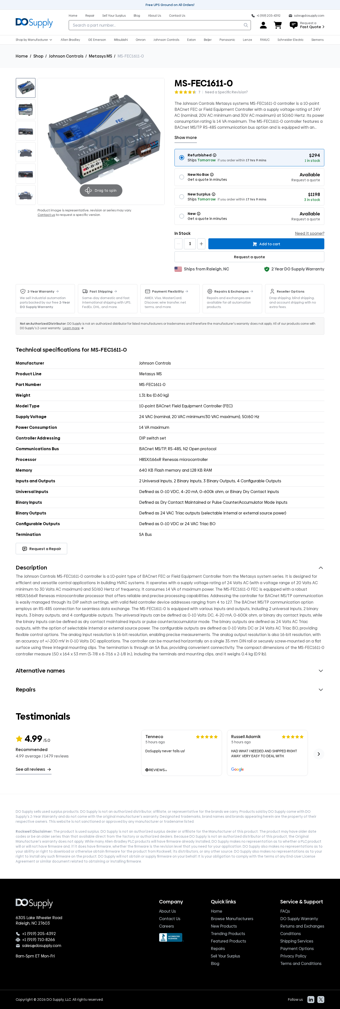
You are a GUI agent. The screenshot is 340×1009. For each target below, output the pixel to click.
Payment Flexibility (168, 291)
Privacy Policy (293, 956)
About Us (167, 911)
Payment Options (297, 948)
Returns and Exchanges (302, 926)
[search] (246, 25)
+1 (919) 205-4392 (39, 934)
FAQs (285, 911)
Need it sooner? (309, 233)
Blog (215, 963)
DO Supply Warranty (299, 919)
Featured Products (228, 941)
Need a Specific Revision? (226, 92)
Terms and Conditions (301, 963)
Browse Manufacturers (232, 919)
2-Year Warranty (40, 291)
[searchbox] (160, 25)
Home (22, 56)
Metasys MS (100, 56)
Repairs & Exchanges (231, 291)
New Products (224, 926)
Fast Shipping (101, 291)
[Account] (263, 25)
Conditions (290, 934)
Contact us (46, 214)
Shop (38, 56)
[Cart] (278, 25)
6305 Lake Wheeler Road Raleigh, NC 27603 (39, 920)
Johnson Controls (66, 56)
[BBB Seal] (171, 937)
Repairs (218, 948)
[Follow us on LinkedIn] (310, 999)
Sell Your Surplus (225, 956)
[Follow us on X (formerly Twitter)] (320, 999)
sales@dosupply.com (41, 945)
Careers (166, 926)
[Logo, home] (34, 22)
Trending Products (228, 934)
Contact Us (169, 919)
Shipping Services (296, 941)
